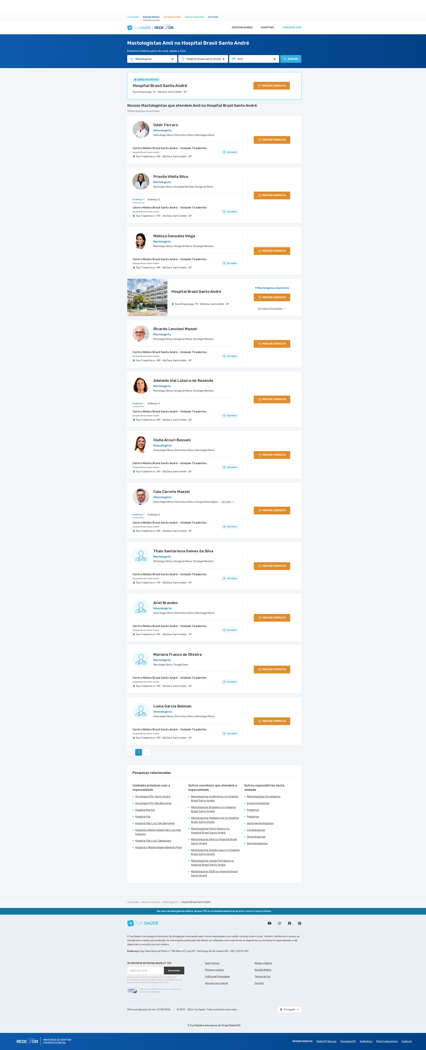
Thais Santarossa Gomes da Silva (183, 551)
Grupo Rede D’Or (231, 1025)
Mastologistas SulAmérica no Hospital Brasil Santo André (214, 798)
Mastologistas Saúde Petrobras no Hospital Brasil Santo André (212, 862)
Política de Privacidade (217, 976)
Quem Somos (212, 963)
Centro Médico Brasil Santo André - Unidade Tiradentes (170, 148)
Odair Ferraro (165, 125)
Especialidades (242, 27)
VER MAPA (232, 152)
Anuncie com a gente (216, 983)
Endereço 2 (154, 199)
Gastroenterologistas (260, 823)
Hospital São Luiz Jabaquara (153, 840)
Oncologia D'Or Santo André (152, 796)
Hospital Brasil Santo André (160, 85)
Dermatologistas (257, 843)
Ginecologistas (256, 836)
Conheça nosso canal (269, 923)
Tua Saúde (133, 17)
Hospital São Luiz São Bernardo (155, 823)
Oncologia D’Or (348, 1041)
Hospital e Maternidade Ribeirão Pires (158, 847)
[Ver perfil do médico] (141, 129)
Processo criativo (214, 970)
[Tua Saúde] (142, 923)
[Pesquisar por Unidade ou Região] (223, 59)
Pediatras (253, 810)
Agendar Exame (172, 17)
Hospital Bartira (145, 810)
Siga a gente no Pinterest (299, 923)
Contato (259, 983)
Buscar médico (151, 17)
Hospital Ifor (143, 816)
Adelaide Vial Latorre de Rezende (183, 380)
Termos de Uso (262, 976)
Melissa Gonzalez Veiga (174, 236)
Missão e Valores (263, 963)
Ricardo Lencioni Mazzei (175, 329)
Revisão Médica (263, 970)
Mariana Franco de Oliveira (177, 654)
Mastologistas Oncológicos (263, 796)
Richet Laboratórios (387, 1041)
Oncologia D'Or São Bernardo (153, 803)
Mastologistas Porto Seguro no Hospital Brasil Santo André (210, 830)
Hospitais (267, 27)
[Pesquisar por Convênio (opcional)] (275, 59)
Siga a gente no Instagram (279, 923)
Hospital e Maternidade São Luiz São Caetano (158, 832)
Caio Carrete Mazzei (171, 491)
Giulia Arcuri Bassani (172, 440)
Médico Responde (194, 17)
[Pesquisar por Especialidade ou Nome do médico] (173, 59)
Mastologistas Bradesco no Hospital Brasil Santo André (213, 809)
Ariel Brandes (165, 603)
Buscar (293, 59)
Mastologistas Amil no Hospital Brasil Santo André (214, 841)
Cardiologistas (256, 830)
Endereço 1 (138, 199)
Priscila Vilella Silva (170, 176)
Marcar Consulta (151, 902)
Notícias (213, 17)
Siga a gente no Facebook (289, 923)
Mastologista (171, 902)
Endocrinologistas (258, 803)
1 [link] (138, 752)
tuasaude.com (291, 27)
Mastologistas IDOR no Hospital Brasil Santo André (214, 873)
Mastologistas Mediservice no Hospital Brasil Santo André (215, 820)
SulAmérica (366, 1041)
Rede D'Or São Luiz (326, 1041)
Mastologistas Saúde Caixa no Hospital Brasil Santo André (215, 852)
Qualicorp (407, 1041)
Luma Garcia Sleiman (172, 706)
